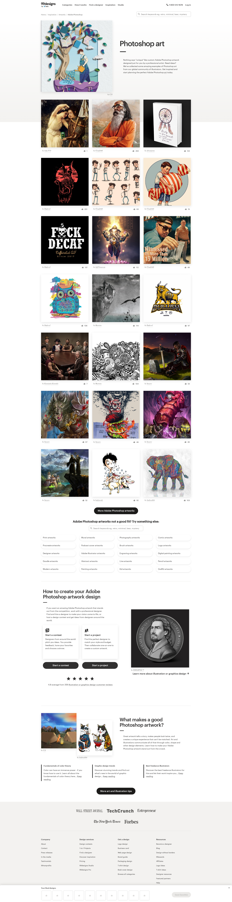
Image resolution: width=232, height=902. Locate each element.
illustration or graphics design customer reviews (91, 684)
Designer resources (164, 874)
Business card (123, 848)
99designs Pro (85, 870)
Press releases (46, 853)
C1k (44, 750)
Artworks (62, 15)
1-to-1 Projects (85, 848)
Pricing (82, 861)
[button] (229, 888)
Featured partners (163, 878)
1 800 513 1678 (176, 5)
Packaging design (125, 861)
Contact (44, 848)
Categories (67, 5)
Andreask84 (151, 500)
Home (43, 15)
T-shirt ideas (161, 870)
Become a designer (164, 844)
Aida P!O (47, 150)
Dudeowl (47, 209)
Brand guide (123, 857)
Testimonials (46, 861)
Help (158, 883)
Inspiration (110, 5)
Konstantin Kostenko (51, 383)
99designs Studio (87, 865)
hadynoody (99, 500)
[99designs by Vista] (48, 4)
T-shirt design (123, 865)
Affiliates (159, 861)
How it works (81, 5)
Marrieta (98, 325)
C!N (111, 94)
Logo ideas (160, 865)
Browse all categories (126, 874)
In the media (46, 857)
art (165, 72)
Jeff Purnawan (100, 267)
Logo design (123, 844)
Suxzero (149, 383)
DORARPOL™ (138, 670)
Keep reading (109, 776)
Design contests (86, 844)
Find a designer (96, 5)
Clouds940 (99, 150)
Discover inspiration (87, 857)
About (43, 844)
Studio (121, 5)
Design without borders (165, 853)
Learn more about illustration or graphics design (159, 673)
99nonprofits (46, 865)
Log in (188, 5)
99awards (160, 857)
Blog (158, 848)
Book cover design (125, 870)
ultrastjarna (151, 150)
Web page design (125, 853)
